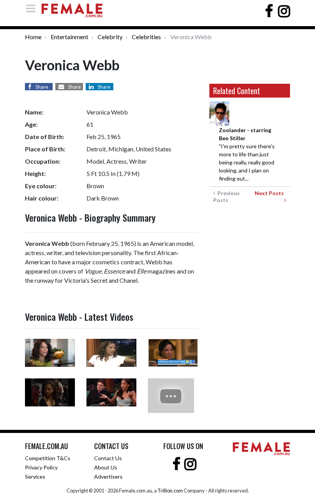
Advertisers (108, 476)
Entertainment (69, 36)
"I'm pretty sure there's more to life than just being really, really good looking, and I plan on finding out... (247, 154)
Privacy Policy (41, 467)
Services (35, 476)
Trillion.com (170, 490)
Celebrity (110, 36)
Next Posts (270, 193)
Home (33, 36)
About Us (105, 467)
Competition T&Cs (47, 458)
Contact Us (108, 458)
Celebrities (146, 36)
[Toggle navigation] (33, 8)
